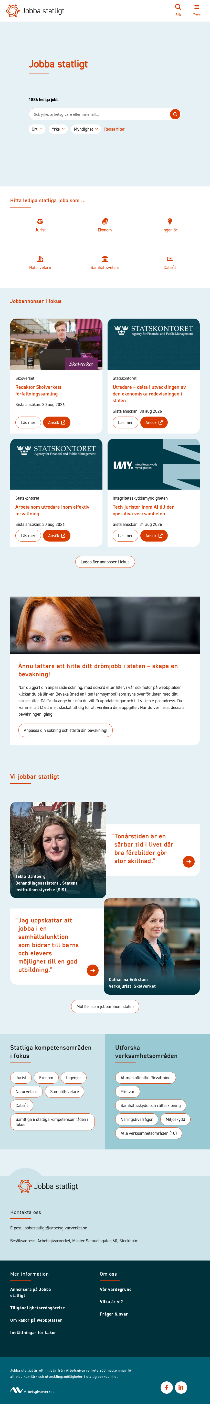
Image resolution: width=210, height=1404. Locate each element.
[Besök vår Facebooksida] (167, 1387)
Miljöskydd (175, 1119)
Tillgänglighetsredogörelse (37, 1308)
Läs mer (28, 422)
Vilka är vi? (111, 1301)
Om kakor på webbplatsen (36, 1320)
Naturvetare (26, 1091)
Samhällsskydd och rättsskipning (151, 1105)
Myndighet (83, 129)
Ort (34, 129)
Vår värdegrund (116, 1289)
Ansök (53, 422)
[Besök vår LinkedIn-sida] (181, 1387)
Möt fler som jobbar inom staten (105, 1006)
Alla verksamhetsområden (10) (149, 1133)
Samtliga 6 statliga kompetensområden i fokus (52, 1122)
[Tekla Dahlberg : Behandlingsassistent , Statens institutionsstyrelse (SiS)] (189, 862)
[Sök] (175, 114)
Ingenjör (73, 1078)
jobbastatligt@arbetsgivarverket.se (55, 1228)
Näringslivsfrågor (137, 1119)
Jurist (21, 1078)
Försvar (128, 1091)
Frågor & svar (114, 1314)
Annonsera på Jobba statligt (30, 1292)
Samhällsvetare (64, 1091)
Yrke (56, 129)
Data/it (22, 1105)
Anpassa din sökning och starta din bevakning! (65, 730)
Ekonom (46, 1078)
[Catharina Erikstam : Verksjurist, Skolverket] (93, 970)
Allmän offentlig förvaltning (146, 1078)
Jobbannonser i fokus (36, 301)
